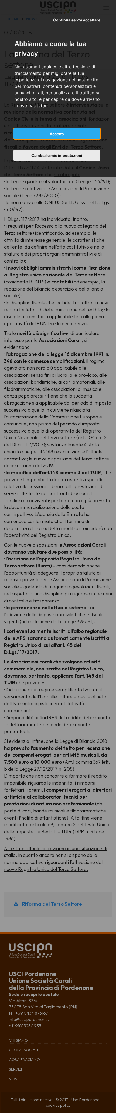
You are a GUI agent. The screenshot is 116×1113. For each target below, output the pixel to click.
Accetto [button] (57, 133)
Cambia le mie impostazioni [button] (56, 155)
